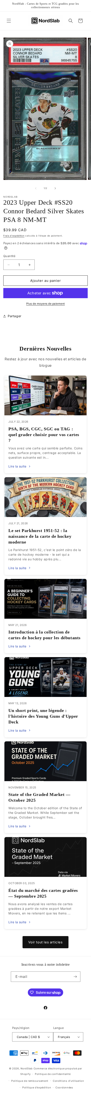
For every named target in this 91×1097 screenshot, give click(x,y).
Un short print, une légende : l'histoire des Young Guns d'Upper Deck (43, 716)
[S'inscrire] (75, 976)
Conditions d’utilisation (68, 1080)
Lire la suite (17, 466)
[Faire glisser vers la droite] (55, 188)
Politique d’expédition (36, 1087)
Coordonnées (64, 1087)
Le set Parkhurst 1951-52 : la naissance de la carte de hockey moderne (40, 536)
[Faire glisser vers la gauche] (36, 188)
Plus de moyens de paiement (45, 303)
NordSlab (27, 1068)
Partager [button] (14, 316)
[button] (9, 21)
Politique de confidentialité (53, 1074)
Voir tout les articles (45, 942)
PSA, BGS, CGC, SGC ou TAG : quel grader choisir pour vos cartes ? (43, 434)
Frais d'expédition (14, 235)
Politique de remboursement (29, 1080)
